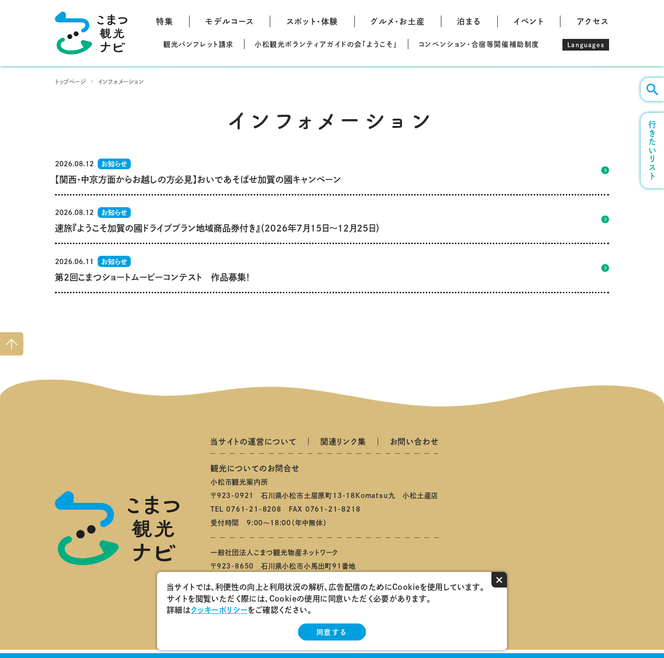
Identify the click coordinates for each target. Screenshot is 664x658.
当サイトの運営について (253, 441)
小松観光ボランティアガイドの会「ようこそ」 (326, 44)
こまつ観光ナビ (91, 33)
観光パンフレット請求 (198, 44)
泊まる (469, 21)
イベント (528, 21)
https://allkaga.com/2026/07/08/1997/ (332, 219)
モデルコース (229, 21)
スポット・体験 (312, 21)
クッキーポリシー (219, 610)
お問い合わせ (414, 441)
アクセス (593, 21)
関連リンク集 (343, 441)
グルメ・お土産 (397, 21)
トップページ (70, 82)
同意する (332, 632)
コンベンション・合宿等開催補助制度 (479, 44)
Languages (585, 45)
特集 (164, 21)
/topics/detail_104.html (332, 267)
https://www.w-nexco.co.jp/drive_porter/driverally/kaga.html (332, 170)
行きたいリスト (652, 150)
